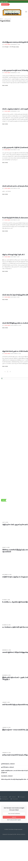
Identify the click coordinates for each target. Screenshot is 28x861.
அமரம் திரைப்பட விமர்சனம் (7, 776)
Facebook (4, 797)
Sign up (14, 817)
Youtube (15, 799)
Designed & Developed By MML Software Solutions (14, 834)
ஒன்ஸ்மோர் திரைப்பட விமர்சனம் (8, 764)
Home (1, 18)
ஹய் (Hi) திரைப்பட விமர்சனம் (7, 767)
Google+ (22, 797)
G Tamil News (7, 44)
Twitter (13, 797)
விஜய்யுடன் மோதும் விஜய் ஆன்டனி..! (13, 254)
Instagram (5, 799)
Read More (16, 46)
